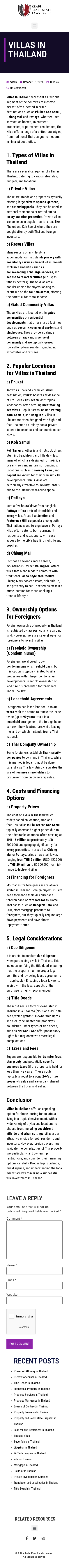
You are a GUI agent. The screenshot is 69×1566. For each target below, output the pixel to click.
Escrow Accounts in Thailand (30, 1377)
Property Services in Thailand (31, 1394)
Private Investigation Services (31, 1477)
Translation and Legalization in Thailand (36, 1482)
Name (11, 1265)
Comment (14, 1218)
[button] (34, 26)
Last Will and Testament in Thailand (34, 1430)
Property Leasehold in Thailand (31, 1412)
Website (11, 1294)
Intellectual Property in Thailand (32, 1389)
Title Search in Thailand (27, 1488)
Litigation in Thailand (25, 1447)
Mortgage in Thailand (26, 1465)
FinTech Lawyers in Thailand (30, 1453)
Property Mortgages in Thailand (32, 1400)
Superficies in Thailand (27, 1441)
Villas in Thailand (23, 1459)
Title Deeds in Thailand (27, 1383)
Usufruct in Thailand (25, 1471)
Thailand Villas (22, 1436)
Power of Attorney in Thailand (31, 1371)
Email (11, 1279)
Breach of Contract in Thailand (31, 1406)
